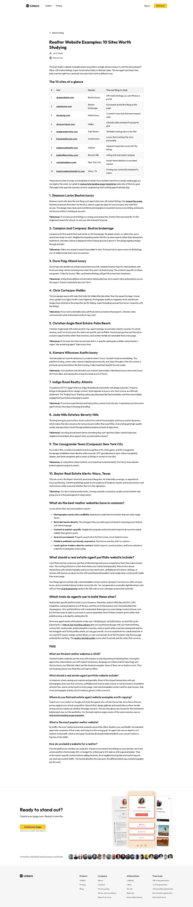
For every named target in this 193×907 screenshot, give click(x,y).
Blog (82, 889)
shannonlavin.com (65, 97)
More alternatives (134, 897)
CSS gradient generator (163, 889)
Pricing (59, 6)
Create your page (32, 827)
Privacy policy (103, 889)
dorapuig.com (63, 115)
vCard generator (69, 588)
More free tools (159, 897)
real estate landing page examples (66, 715)
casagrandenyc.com (66, 162)
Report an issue (104, 897)
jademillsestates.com (67, 155)
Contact (101, 884)
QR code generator (161, 880)
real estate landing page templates (98, 184)
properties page (134, 201)
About (100, 880)
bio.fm (129, 889)
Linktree (130, 880)
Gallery (49, 6)
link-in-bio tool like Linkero (76, 624)
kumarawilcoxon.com (66, 138)
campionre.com (64, 106)
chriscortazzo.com (65, 124)
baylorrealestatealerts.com (70, 171)
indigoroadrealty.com (67, 147)
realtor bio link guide (84, 638)
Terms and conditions (107, 893)
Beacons (130, 893)
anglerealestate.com (67, 131)
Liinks (129, 884)
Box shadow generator (163, 893)
